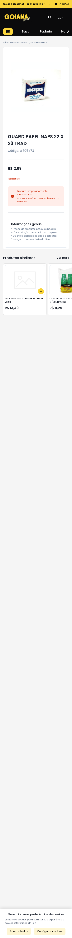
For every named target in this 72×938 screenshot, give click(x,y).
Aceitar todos (19, 931)
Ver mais (63, 258)
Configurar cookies (49, 931)
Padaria (46, 31)
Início (6, 42)
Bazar (26, 31)
